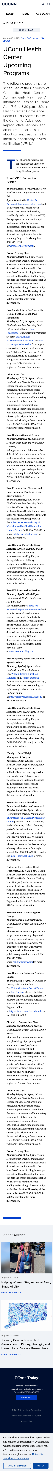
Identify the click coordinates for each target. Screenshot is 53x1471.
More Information (17, 1465)
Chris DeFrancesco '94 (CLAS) (23, 40)
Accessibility (26, 1421)
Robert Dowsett (37, 988)
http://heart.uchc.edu (21, 855)
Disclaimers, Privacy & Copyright (26, 1415)
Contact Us (19, 1392)
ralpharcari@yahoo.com (25, 533)
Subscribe (26, 1397)
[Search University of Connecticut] (43, 4)
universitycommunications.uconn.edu (26, 1388)
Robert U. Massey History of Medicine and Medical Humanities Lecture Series (25, 526)
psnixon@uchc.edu (23, 961)
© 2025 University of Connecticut (26, 1410)
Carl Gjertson (18, 992)
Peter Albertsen (19, 988)
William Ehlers (19, 673)
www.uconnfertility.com (21, 245)
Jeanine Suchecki (30, 677)
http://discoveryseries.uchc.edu (25, 696)
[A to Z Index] (48, 4)
